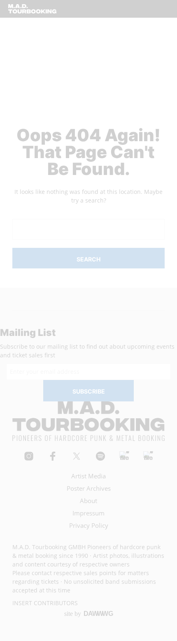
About (88, 500)
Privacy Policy (88, 525)
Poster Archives (89, 488)
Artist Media (88, 476)
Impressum (88, 513)
